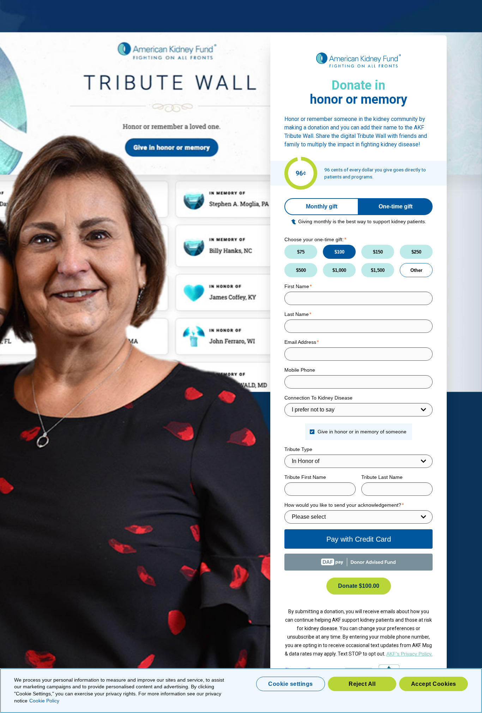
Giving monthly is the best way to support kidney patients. (362, 221)
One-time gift (395, 206)
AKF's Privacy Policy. (409, 654)
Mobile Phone (299, 370)
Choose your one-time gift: (314, 239)
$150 (378, 252)
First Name (296, 286)
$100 (339, 252)
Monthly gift (321, 206)
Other (416, 270)
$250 (416, 252)
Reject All (362, 684)
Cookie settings (290, 684)
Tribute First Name (305, 477)
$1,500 (378, 270)
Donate (358, 586)
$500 (301, 270)
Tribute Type (298, 449)
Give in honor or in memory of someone (362, 431)
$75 (301, 252)
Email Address (300, 342)
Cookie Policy (44, 700)
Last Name (296, 314)
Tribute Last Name (382, 477)
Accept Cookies (433, 684)
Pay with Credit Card (358, 539)
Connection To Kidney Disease (318, 398)
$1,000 (339, 270)
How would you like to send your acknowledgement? (342, 505)
